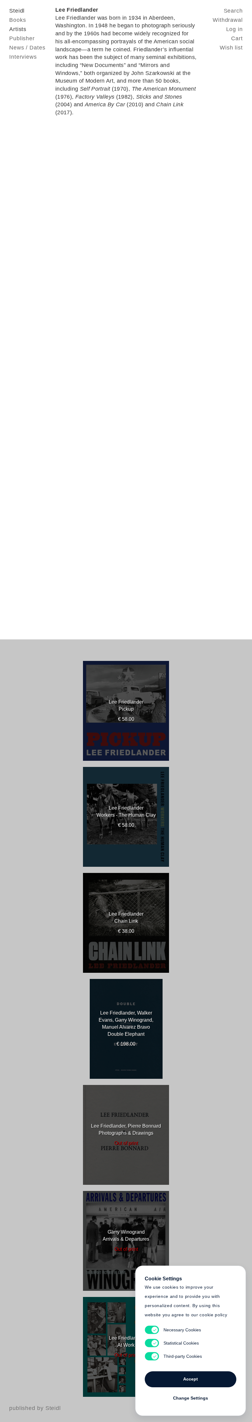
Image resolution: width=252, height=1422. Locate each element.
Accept (190, 1379)
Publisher (22, 38)
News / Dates (27, 48)
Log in (234, 29)
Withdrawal (228, 20)
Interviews (23, 57)
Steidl (17, 11)
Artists (17, 29)
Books (17, 20)
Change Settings (190, 1398)
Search (233, 11)
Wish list (231, 48)
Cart (237, 38)
